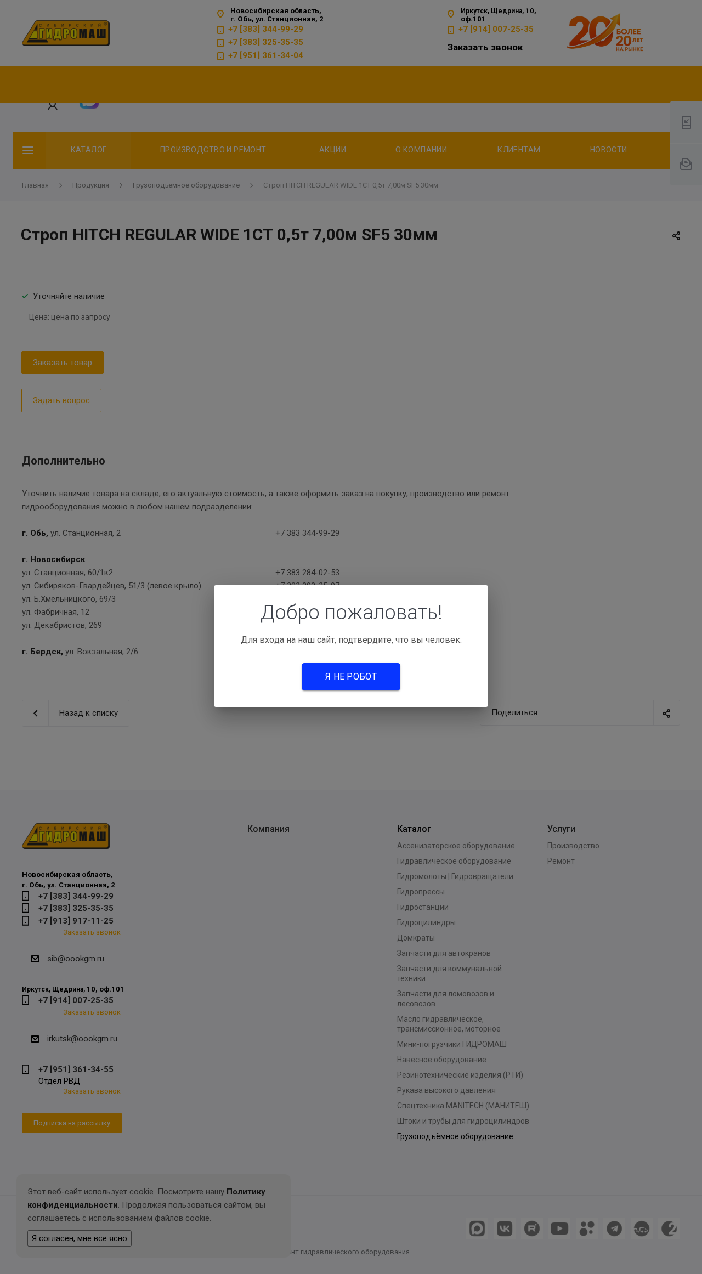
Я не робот (351, 676)
